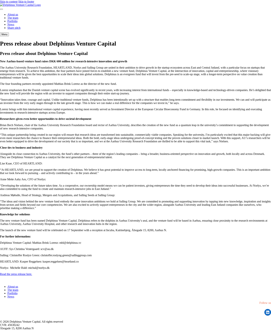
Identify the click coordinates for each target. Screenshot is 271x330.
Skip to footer (26, 1)
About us (12, 14)
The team (12, 17)
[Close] (1, 9)
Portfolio (12, 21)
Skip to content (9, 1)
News (10, 24)
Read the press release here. (16, 274)
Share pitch (13, 27)
